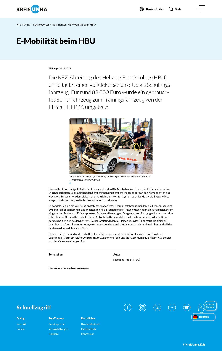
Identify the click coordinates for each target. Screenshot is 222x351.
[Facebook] (127, 307)
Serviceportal (40, 24)
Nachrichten (58, 24)
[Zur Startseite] (38, 9)
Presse (20, 329)
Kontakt (21, 324)
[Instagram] (142, 307)
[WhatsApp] (201, 307)
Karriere (54, 333)
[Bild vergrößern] (111, 146)
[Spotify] (187, 307)
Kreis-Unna (23, 24)
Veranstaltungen (58, 329)
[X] (157, 307)
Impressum (87, 333)
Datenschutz (88, 329)
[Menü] (201, 9)
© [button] (70, 183)
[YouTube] (172, 307)
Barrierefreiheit (90, 324)
